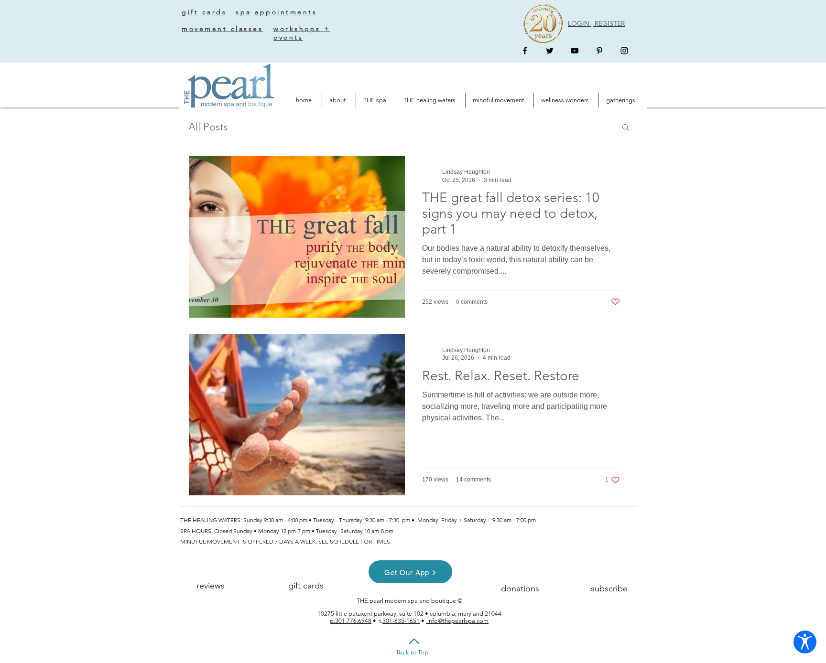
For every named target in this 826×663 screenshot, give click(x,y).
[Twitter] (549, 50)
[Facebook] (525, 50)
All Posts (208, 126)
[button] (625, 128)
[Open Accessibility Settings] (804, 642)
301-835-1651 (401, 620)
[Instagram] (624, 50)
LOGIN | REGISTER (596, 23)
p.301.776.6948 (350, 620)
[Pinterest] (599, 50)
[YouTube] (574, 50)
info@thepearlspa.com (457, 620)
